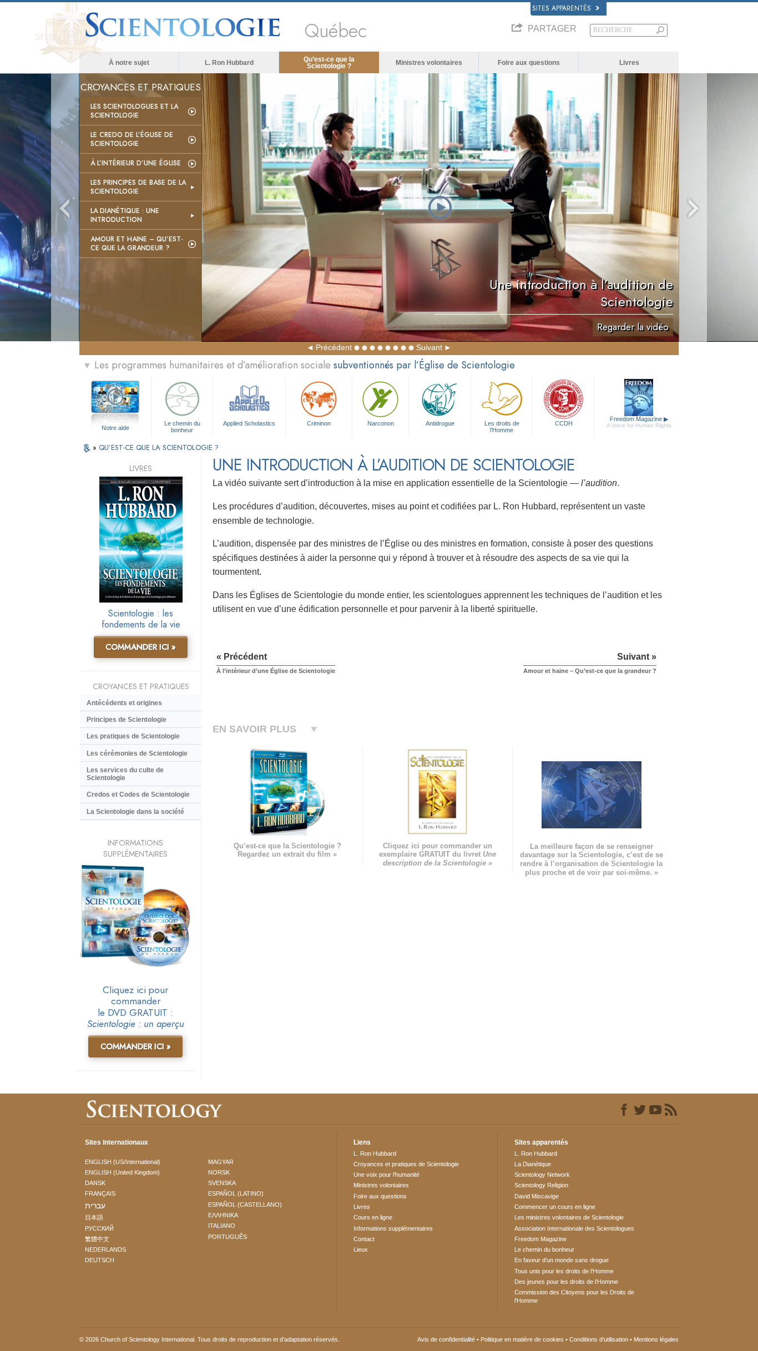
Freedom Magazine (639, 422)
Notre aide (115, 427)
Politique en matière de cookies (522, 1339)
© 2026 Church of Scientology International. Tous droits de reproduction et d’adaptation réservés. (209, 1339)
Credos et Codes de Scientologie (138, 794)
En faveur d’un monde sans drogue (561, 1260)
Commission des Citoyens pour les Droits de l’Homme (574, 1296)
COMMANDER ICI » (140, 646)
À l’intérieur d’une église (135, 163)
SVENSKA (222, 1183)
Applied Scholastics (249, 423)
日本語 (94, 1217)
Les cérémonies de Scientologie (137, 753)
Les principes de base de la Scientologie (138, 187)
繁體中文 (97, 1239)
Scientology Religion (541, 1185)
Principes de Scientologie (126, 719)
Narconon (380, 423)
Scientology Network (542, 1174)
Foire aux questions (529, 63)
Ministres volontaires (429, 63)
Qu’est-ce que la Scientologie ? (329, 62)
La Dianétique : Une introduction (124, 215)
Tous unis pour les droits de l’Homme (564, 1271)
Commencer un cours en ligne (554, 1206)
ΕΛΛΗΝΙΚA (223, 1215)
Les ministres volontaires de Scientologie (569, 1217)
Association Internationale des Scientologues (574, 1228)
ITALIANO (221, 1225)
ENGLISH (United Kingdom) (122, 1172)
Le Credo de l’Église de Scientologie (131, 139)
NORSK (219, 1172)
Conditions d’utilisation (598, 1339)
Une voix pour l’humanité (386, 1174)
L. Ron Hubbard (229, 63)
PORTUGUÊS (227, 1236)
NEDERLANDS (105, 1249)
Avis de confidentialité (446, 1339)
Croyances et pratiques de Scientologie (406, 1164)
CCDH (564, 423)
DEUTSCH (99, 1260)
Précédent (334, 347)
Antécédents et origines (124, 703)
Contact (364, 1239)
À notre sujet (129, 63)
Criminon (319, 423)
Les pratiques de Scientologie (133, 736)
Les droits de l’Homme (501, 426)
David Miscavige (536, 1196)
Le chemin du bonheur (182, 426)
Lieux (360, 1249)
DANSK (95, 1183)
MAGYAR (221, 1161)
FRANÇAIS (100, 1193)
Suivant (429, 347)
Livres (629, 63)
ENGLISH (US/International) (122, 1161)
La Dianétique (532, 1164)
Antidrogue (440, 423)
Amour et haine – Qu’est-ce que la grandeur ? (136, 243)
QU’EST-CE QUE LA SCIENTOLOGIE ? (159, 447)
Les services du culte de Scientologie (125, 774)
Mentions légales (656, 1339)
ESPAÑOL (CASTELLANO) (245, 1204)
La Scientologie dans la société (135, 812)
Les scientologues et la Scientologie (134, 111)
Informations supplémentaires (393, 1228)
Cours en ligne (372, 1217)
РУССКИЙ (99, 1228)
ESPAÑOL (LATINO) (236, 1193)
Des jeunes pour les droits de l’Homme (566, 1281)
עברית (95, 1205)
